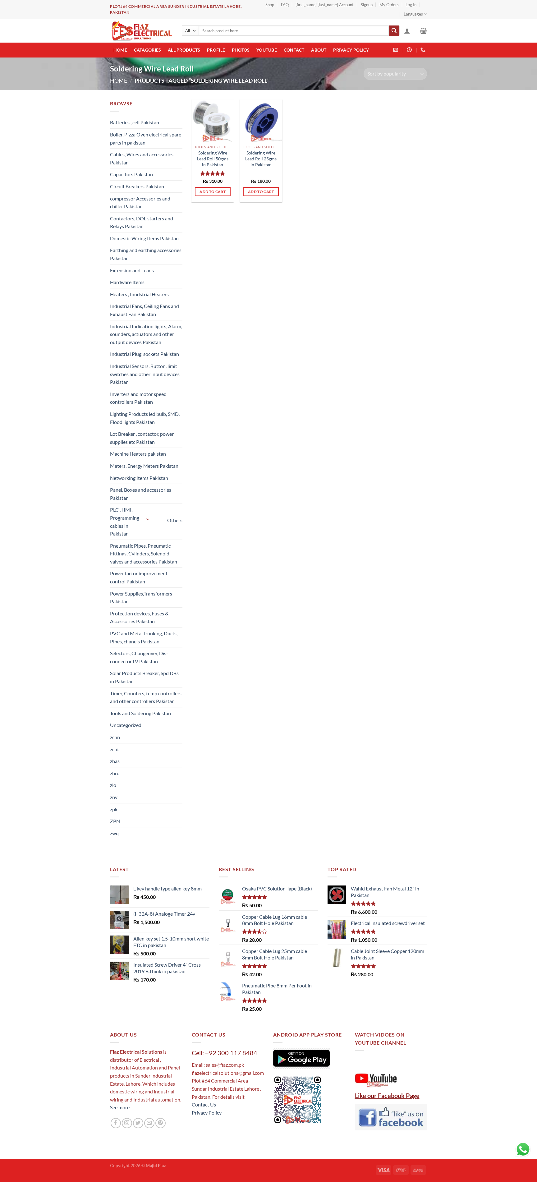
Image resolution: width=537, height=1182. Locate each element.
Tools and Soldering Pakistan (140, 713)
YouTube (266, 50)
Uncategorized (125, 725)
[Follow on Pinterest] (160, 1123)
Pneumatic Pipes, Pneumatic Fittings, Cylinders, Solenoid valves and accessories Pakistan (143, 553)
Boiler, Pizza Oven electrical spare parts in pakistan (145, 138)
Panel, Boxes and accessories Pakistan (140, 494)
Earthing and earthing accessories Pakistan (145, 254)
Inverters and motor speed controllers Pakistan (138, 398)
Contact (294, 50)
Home (120, 50)
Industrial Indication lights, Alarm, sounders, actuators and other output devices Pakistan (146, 334)
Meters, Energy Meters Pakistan (144, 466)
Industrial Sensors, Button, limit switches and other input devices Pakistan (145, 374)
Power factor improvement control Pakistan (139, 577)
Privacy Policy (351, 50)
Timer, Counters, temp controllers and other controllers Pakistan (145, 697)
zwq (114, 833)
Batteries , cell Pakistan (134, 122)
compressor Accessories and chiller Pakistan (140, 202)
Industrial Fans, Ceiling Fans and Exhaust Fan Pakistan (144, 310)
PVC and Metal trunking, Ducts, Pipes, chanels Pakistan (143, 637)
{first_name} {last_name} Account (325, 4)
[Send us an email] (149, 1123)
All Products (184, 50)
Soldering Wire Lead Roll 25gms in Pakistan (261, 158)
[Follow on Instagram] (127, 1123)
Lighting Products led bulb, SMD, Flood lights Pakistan (145, 418)
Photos (241, 50)
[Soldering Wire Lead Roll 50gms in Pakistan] (212, 120)
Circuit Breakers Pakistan (137, 186)
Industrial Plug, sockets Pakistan (144, 354)
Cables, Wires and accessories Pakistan (141, 158)
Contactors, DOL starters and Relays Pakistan (141, 222)
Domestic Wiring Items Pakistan (144, 238)
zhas (115, 761)
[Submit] (394, 30)
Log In (411, 4)
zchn (115, 737)
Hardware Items (127, 282)
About (318, 50)
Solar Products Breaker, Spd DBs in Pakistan (144, 677)
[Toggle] (148, 519)
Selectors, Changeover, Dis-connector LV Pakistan (139, 657)
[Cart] (423, 31)
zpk (113, 809)
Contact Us (204, 1104)
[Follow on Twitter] (138, 1123)
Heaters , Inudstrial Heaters (139, 294)
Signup (367, 4)
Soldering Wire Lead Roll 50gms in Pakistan (212, 158)
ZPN (115, 821)
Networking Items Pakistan (139, 478)
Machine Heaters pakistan (138, 454)
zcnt (114, 749)
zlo (113, 785)
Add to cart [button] (213, 192)
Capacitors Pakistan (131, 174)
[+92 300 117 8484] (423, 50)
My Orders (389, 4)
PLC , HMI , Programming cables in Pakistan (124, 521)
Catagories (147, 50)
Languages (413, 13)
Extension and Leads (132, 270)
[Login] (407, 31)
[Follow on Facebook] (116, 1123)
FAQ (285, 4)
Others (174, 520)
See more (120, 1107)
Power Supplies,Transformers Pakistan (141, 598)
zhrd (115, 773)
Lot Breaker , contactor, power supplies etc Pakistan (142, 438)
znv (113, 797)
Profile (216, 50)
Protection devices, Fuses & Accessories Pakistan (139, 617)
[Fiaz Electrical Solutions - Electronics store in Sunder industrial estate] (141, 30)
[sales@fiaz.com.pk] (396, 50)
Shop (269, 4)
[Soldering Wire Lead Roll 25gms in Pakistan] (261, 120)
